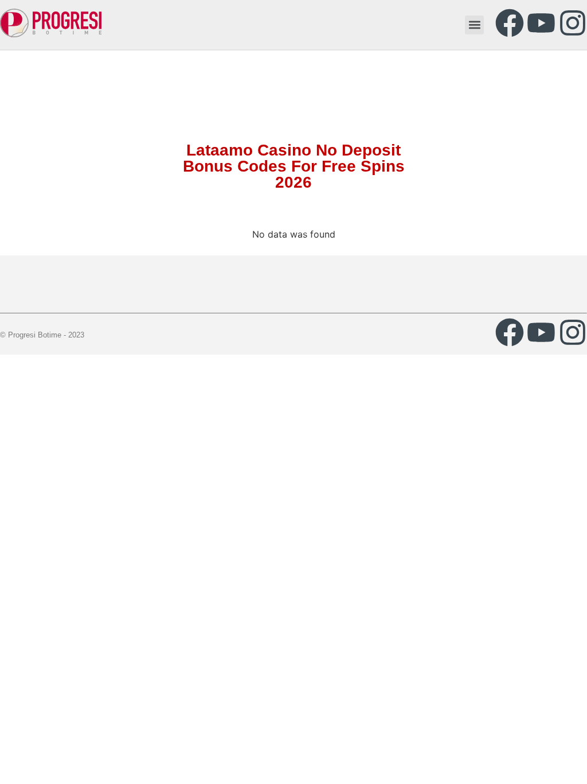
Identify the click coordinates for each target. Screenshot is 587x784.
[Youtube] (541, 23)
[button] (474, 24)
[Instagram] (572, 23)
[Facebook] (509, 23)
